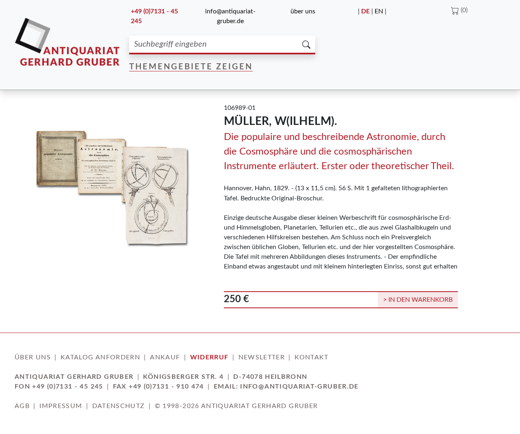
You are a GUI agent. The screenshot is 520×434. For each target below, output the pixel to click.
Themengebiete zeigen (191, 67)
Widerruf (209, 357)
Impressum (60, 406)
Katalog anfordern (100, 357)
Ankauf (165, 357)
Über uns (302, 11)
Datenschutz (118, 406)
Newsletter (261, 357)
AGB (22, 406)
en (379, 11)
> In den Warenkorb (418, 299)
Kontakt (312, 357)
